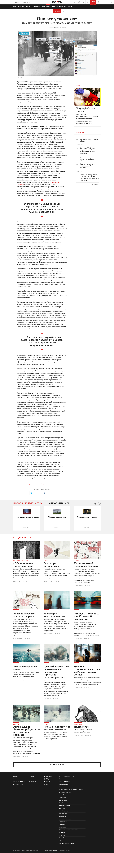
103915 (27, 680)
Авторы (30, 779)
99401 (88, 585)
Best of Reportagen (64, 811)
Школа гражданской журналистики (69, 829)
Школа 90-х (62, 837)
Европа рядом (63, 813)
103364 (58, 633)
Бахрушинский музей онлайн (67, 843)
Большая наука (63, 821)
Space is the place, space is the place (24, 615)
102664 (58, 581)
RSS (47, 784)
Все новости (95, 184)
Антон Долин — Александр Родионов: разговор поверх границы (26, 731)
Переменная (62, 816)
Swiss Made (62, 824)
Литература (36, 6)
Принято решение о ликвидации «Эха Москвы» (87, 166)
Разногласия (62, 827)
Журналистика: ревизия (65, 779)
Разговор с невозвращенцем (54, 615)
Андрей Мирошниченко (59, 27)
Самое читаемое (59, 503)
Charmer (67, 850)
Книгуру (61, 840)
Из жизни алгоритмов (65, 792)
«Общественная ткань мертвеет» (23, 564)
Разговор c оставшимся (51, 564)
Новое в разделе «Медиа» (28, 503)
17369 (26, 581)
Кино (14, 6)
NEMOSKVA (62, 808)
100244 (28, 638)
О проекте (16, 2)
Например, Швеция (64, 805)
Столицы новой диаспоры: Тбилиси (86, 564)
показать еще (57, 764)
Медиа (48, 6)
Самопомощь (62, 797)
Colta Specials (68, 6)
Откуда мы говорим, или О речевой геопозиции (86, 616)
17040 (87, 527)
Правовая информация (50, 850)
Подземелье (81, 727)
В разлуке (46, 560)
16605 (57, 527)
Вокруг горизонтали (64, 781)
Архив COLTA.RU (18, 784)
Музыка (28, 6)
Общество (55, 6)
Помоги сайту (26, 2)
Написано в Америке (65, 819)
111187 (88, 687)
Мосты (61, 787)
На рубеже (62, 803)
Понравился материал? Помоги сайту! (30, 484)
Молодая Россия (63, 784)
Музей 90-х (62, 835)
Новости (15, 776)
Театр (43, 6)
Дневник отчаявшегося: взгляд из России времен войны (87, 670)
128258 (89, 735)
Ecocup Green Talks (64, 795)
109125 (26, 756)
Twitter (48, 781)
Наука (61, 6)
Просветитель (63, 800)
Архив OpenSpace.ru (19, 781)
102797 (88, 638)
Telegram (48, 779)
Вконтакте (49, 776)
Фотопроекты (17, 779)
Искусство (21, 6)
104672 (57, 698)
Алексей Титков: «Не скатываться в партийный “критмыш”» (56, 670)
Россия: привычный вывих (21, 560)
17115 (26, 527)
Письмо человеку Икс (57, 727)
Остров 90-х (62, 832)
